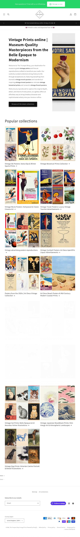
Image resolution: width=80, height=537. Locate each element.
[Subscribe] (38, 503)
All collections (43, 492)
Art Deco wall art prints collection (18, 338)
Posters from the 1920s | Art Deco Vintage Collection (21, 294)
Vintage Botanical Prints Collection (54, 164)
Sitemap (34, 492)
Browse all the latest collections (23, 104)
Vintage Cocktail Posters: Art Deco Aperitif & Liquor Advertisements (57, 251)
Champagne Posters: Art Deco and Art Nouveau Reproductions (55, 383)
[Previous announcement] (4, 23)
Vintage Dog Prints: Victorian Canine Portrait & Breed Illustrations (22, 467)
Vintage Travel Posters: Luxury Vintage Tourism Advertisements (55, 208)
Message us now (57, 4)
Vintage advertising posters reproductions (21, 250)
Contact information (70, 529)
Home (1, 475)
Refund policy (42, 527)
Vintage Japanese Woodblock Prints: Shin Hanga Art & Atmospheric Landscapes (56, 424)
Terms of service (61, 527)
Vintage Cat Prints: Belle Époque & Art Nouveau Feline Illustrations (20, 424)
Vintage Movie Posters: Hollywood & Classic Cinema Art (22, 208)
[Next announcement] (76, 23)
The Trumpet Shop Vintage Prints (18, 527)
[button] (4, 14)
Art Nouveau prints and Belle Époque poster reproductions (19, 383)
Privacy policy (51, 527)
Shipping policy (71, 527)
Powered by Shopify (32, 527)
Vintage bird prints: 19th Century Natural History (56, 339)
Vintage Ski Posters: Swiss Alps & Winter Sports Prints (20, 165)
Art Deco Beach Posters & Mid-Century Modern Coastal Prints (55, 294)
